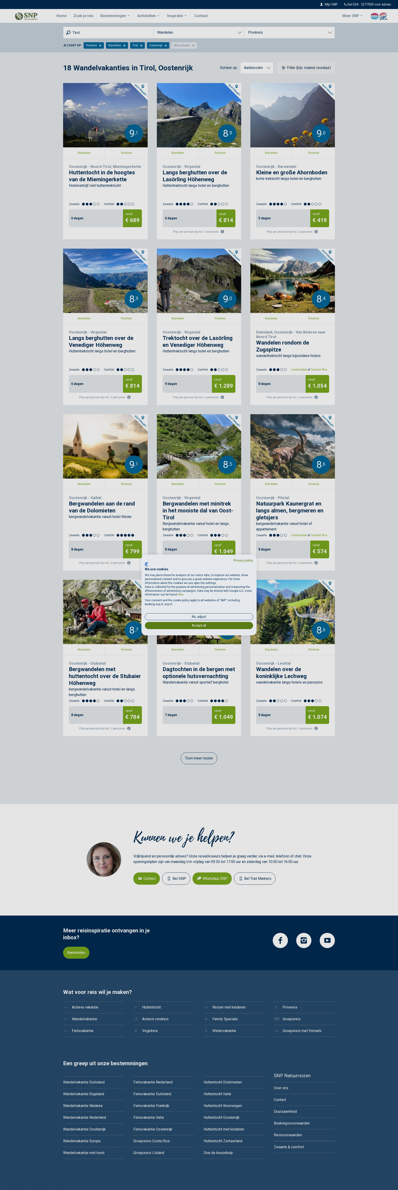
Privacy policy (243, 560)
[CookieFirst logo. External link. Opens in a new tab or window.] (146, 564)
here (180, 594)
